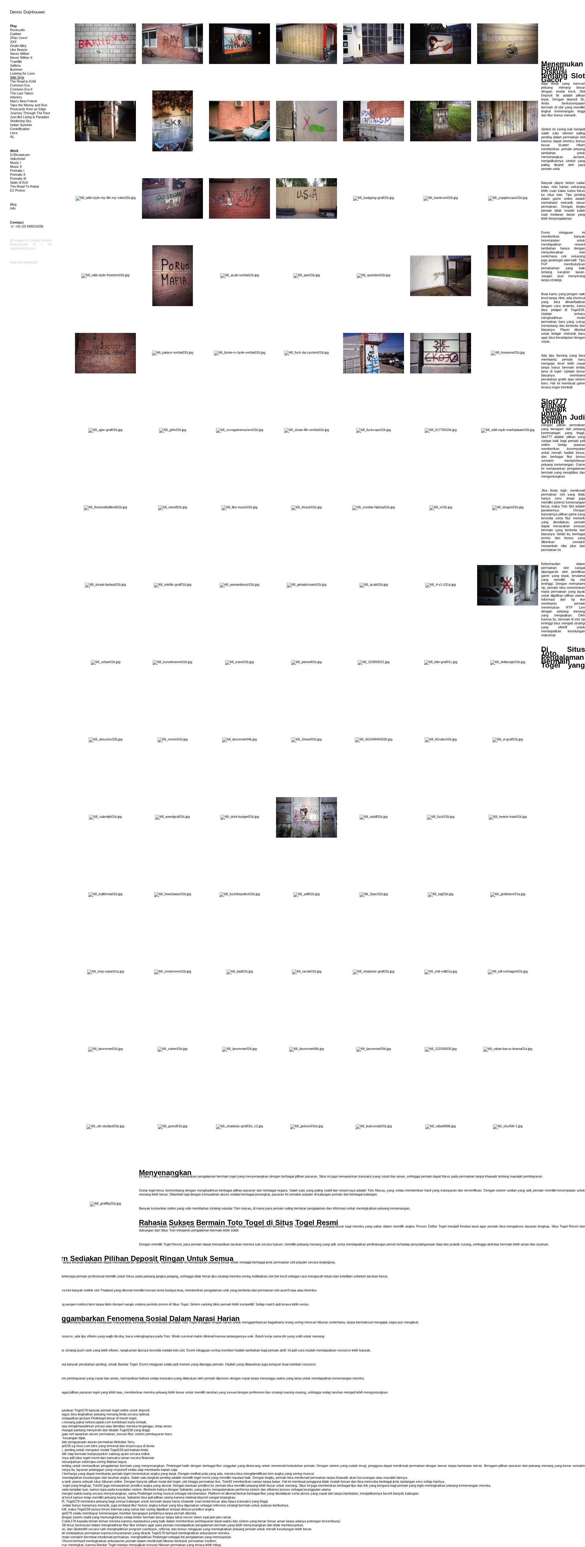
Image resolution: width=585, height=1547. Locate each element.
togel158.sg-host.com (74, 1446)
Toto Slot (567, 506)
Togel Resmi (172, 1244)
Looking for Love (22, 73)
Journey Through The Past (30, 113)
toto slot (179, 1350)
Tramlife (16, 61)
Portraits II (17, 174)
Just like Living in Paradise (29, 117)
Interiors (16, 97)
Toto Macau (376, 1190)
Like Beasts (18, 49)
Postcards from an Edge (28, 109)
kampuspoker (97, 1454)
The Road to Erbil (23, 81)
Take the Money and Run (28, 105)
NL (12, 137)
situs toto (554, 194)
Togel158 (577, 310)
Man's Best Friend (23, 101)
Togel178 (81, 1410)
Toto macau (242, 1208)
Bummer (16, 69)
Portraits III (18, 178)
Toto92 (227, 1481)
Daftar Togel (437, 1226)
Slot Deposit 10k (147, 1262)
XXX (13, 42)
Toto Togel (189, 1322)
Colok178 (69, 1521)
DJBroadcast (20, 155)
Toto (167, 1336)
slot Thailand (103, 1290)
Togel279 (73, 1501)
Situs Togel (180, 1304)
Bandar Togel (127, 1364)
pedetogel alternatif (562, 260)
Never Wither (20, 53)
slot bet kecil (277, 1276)
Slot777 (546, 437)
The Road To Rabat (24, 186)
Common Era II (21, 89)
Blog (13, 204)
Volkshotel (17, 159)
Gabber (15, 34)
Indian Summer (21, 125)
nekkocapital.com (98, 1422)
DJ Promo (17, 190)
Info (13, 208)
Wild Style (17, 77)
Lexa (13, 133)
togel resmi (202, 1477)
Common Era (20, 85)
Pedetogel (98, 1418)
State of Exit (19, 182)
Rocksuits (17, 30)
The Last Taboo (21, 93)
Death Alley (18, 46)
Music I (15, 162)
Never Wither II (21, 57)
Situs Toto (150, 1176)
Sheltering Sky (20, 121)
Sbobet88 (80, 1529)
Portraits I (17, 170)
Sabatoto (186, 1489)
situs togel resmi (87, 1458)
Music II (16, 166)
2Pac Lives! (18, 38)
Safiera (15, 65)
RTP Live (575, 607)
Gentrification (20, 129)
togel (557, 371)
